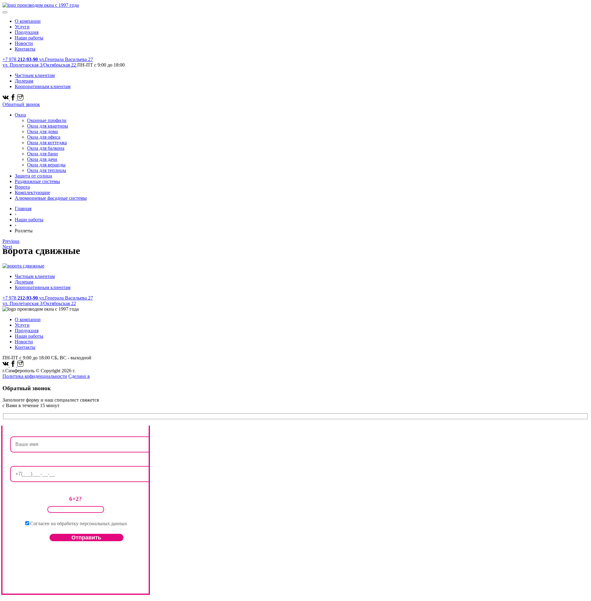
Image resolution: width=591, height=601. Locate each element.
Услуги (22, 26)
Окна (20, 114)
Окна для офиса (43, 137)
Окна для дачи (42, 159)
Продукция (26, 32)
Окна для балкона (45, 148)
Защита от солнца (33, 175)
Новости (24, 43)
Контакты (25, 48)
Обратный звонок (21, 104)
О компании (28, 21)
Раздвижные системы (37, 181)
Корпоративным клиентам (42, 86)
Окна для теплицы (46, 170)
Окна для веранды (46, 164)
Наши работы (29, 37)
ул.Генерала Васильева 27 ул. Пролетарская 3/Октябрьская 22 (47, 62)
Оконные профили (46, 120)
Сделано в (79, 376)
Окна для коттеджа (47, 142)
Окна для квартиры (47, 126)
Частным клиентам (35, 75)
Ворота (22, 187)
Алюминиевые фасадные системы (51, 198)
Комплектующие (32, 192)
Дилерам (24, 81)
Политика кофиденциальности (34, 376)
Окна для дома (42, 131)
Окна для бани (42, 153)
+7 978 (20, 59)
